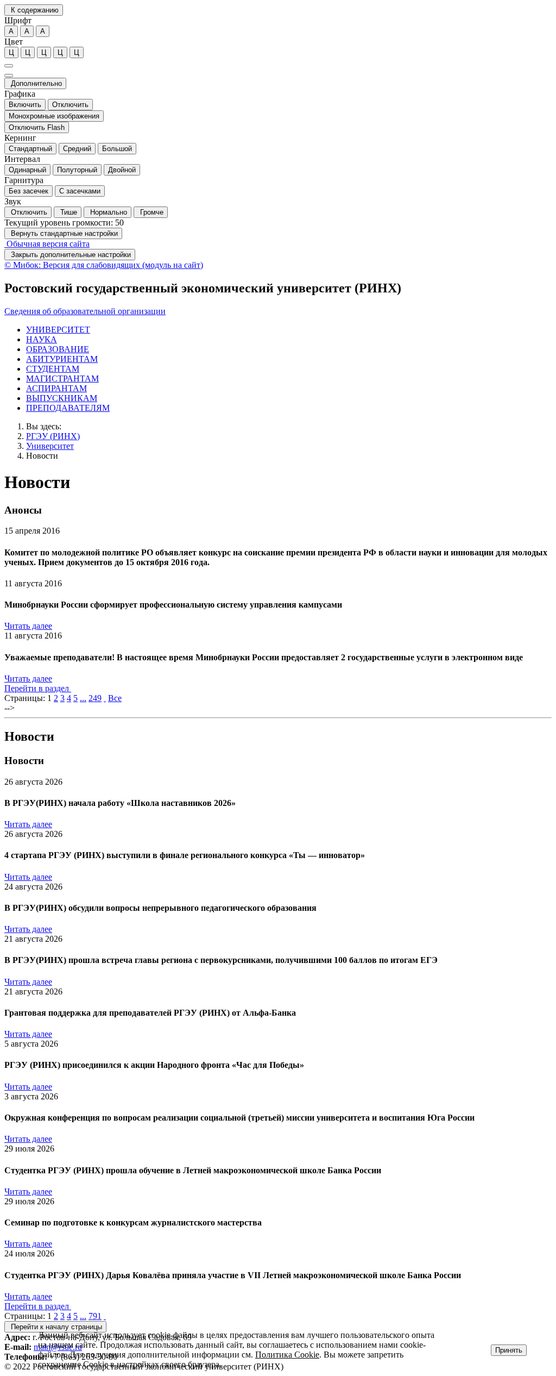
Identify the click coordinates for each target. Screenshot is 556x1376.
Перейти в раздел (37, 688)
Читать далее (28, 625)
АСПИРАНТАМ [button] (56, 388)
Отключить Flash (37, 127)
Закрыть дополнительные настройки (70, 255)
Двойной (122, 170)
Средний (77, 149)
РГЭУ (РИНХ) (53, 436)
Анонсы (23, 510)
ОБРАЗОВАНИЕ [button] (57, 349)
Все (115, 698)
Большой (117, 149)
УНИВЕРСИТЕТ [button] (58, 329)
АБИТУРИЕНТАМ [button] (62, 359)
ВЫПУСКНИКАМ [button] (61, 398)
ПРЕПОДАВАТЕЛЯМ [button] (68, 407)
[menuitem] (289, 330)
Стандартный (30, 149)
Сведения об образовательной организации (85, 311)
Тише (67, 212)
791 (95, 1316)
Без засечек (28, 191)
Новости (42, 455)
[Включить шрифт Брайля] (8, 65)
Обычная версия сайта (47, 243)
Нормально (107, 212)
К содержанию (34, 10)
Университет (50, 446)
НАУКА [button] (41, 339)
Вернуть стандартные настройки (63, 233)
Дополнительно (35, 83)
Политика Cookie (287, 1354)
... (83, 698)
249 (95, 698)
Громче (150, 212)
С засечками (79, 191)
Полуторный (77, 170)
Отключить (70, 105)
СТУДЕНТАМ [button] (52, 368)
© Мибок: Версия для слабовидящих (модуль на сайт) (103, 265)
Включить (25, 105)
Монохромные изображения (54, 116)
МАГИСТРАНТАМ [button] (62, 378)
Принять (508, 1350)
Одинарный (27, 170)
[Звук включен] (8, 75)
